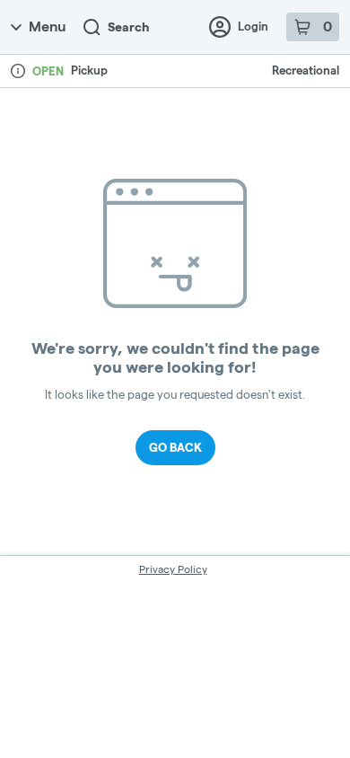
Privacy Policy (173, 569)
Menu (47, 26)
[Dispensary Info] (18, 71)
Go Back (175, 447)
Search (128, 27)
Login (253, 26)
